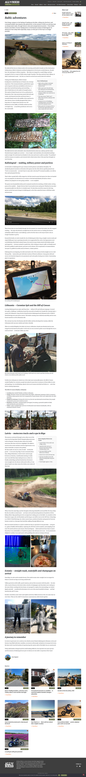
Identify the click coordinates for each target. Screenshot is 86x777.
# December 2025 (77, 719)
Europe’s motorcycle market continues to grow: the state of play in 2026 (67, 14)
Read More (65, 17)
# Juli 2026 (26, 688)
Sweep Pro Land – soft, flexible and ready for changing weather (67, 24)
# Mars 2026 (51, 719)
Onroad (36, 4)
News (32, 4)
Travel (45, 4)
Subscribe (54, 1)
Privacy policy (64, 775)
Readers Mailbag (76, 1)
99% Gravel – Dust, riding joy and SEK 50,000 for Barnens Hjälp (68, 34)
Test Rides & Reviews (61, 4)
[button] (55, 131)
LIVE (80, 4)
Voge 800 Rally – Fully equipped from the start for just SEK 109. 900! (71, 72)
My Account (60, 1)
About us (49, 1)
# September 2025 (12, 13)
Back (7, 9)
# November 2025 (24, 749)
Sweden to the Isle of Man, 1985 (66, 690)
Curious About (70, 4)
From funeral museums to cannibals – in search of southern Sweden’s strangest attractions (42, 692)
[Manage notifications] (83, 775)
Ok (59, 775)
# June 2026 (52, 688)
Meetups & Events (51, 4)
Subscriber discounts (67, 1)
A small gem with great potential (13, 751)
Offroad (40, 4)
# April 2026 (25, 719)
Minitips (76, 4)
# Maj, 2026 (78, 688)
